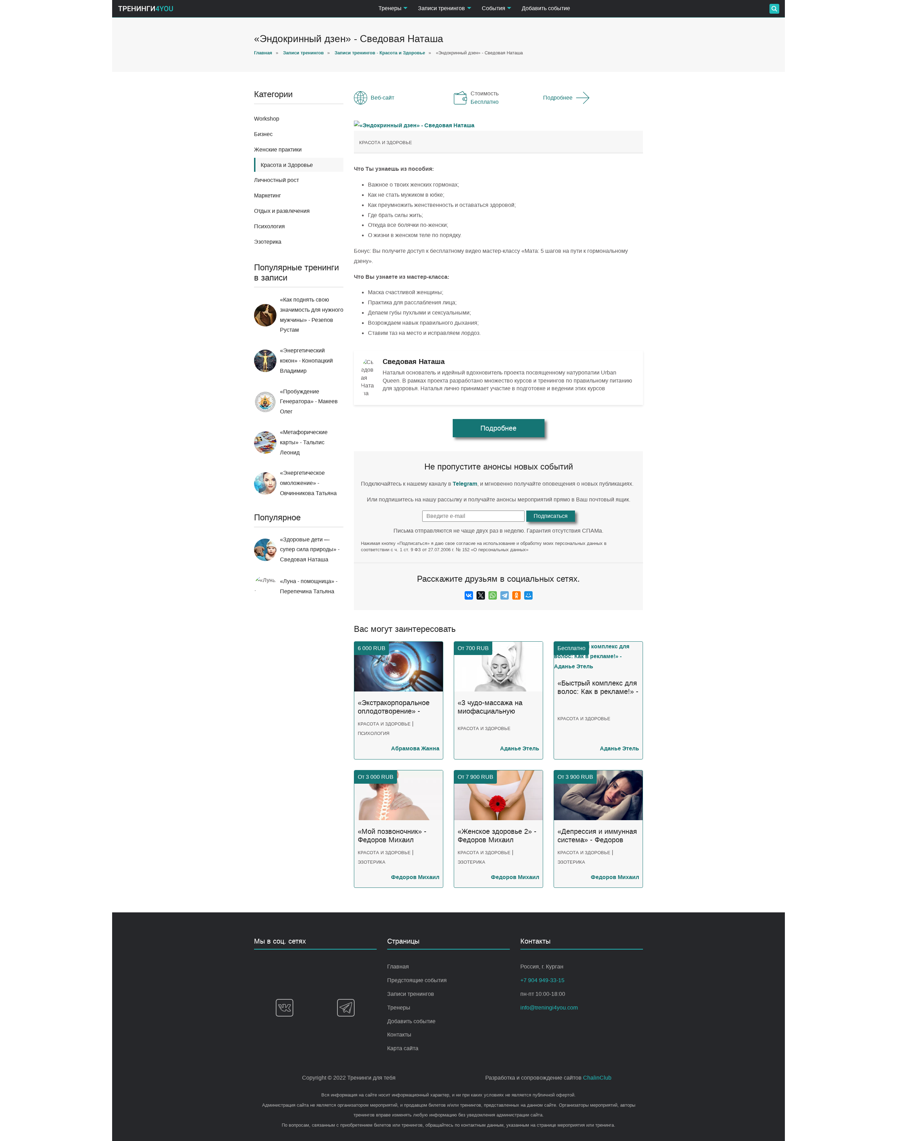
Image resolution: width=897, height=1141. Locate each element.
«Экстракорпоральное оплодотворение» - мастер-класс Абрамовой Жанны (394, 707)
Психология (269, 226)
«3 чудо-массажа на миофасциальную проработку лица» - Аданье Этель (490, 707)
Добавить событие (546, 8)
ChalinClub (597, 1077)
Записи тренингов (410, 994)
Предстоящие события (417, 980)
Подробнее (558, 97)
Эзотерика (267, 241)
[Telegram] (504, 595)
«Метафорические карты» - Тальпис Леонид (304, 442)
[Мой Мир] (528, 595)
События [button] (493, 8)
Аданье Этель (519, 748)
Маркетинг (267, 195)
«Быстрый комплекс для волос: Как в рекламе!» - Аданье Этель (597, 687)
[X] (481, 595)
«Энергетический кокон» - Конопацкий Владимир (306, 360)
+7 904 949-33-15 (542, 980)
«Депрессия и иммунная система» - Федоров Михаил (597, 836)
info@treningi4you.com (549, 1007)
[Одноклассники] (516, 595)
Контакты (399, 1034)
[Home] (145, 9)
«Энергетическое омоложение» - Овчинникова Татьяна (308, 483)
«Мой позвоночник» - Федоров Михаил (392, 835)
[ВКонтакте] (469, 595)
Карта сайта (402, 1048)
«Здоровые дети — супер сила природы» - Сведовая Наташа (310, 549)
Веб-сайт (382, 97)
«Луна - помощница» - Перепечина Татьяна (308, 586)
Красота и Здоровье (385, 143)
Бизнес (263, 134)
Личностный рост (276, 180)
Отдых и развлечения (282, 211)
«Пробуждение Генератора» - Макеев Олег (309, 402)
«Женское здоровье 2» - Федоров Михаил (497, 835)
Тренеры (398, 1007)
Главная (398, 966)
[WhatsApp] (492, 595)
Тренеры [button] (390, 8)
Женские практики (278, 149)
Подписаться (551, 516)
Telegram (465, 484)
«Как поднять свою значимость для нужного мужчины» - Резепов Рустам (311, 314)
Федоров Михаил (415, 877)
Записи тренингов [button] (441, 8)
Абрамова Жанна (415, 748)
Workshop (266, 118)
